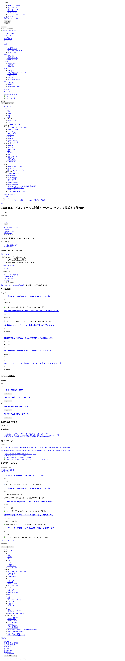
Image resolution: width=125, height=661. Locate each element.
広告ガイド (7, 652)
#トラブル (7, 91)
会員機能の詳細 (12, 177)
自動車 (6, 61)
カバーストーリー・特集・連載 (17, 127)
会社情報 (10, 16)
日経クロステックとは (14, 156)
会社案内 (7, 641)
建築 (5, 68)
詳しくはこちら (5, 254)
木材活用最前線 (12, 74)
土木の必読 (10, 83)
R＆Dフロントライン (13, 124)
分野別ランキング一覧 (7, 540)
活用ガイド (10, 158)
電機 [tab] (3, 470)
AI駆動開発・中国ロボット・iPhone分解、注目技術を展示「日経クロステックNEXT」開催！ (32, 435)
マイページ (7, 40)
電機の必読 (10, 56)
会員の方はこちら (9, 247)
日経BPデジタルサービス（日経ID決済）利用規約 (22, 186)
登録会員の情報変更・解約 (15, 188)
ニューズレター (9, 33)
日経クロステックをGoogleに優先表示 (12, 285)
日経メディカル (12, 11)
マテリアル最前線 (12, 58)
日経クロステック (12, 7)
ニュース (10, 131)
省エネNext (10, 75)
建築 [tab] (11, 470)
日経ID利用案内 (9, 653)
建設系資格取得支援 (13, 79)
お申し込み (7, 21)
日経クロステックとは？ (11, 18)
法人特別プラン (12, 161)
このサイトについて (13, 173)
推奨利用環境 (11, 175)
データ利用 (7, 646)
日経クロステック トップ (11, 194)
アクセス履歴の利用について (16, 191)
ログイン (7, 23)
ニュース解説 (11, 133)
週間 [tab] (8, 472)
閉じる (3, 101)
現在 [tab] (2, 472)
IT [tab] (1, 470)
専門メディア (8, 39)
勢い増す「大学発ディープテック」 (17, 414)
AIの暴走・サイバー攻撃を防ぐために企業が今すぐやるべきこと (27, 351)
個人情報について (9, 645)
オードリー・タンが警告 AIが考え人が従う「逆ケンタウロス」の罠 (29, 528)
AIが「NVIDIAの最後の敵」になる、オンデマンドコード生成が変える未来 (31, 311)
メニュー (3, 26)
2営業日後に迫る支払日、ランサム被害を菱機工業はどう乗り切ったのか (30, 325)
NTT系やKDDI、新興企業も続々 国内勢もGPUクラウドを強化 (27, 296)
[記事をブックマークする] (4, 320)
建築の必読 (10, 70)
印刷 (5, 222)
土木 (5, 81)
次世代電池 (10, 67)
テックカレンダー (12, 129)
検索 (8, 154)
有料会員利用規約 (12, 184)
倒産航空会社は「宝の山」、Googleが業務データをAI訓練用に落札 (28, 338)
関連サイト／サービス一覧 (15, 170)
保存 (6, 224)
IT (4, 45)
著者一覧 (10, 147)
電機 (5, 54)
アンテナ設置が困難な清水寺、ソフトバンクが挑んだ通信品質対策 (28, 501)
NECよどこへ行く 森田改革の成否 (17, 397)
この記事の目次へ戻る (7, 265)
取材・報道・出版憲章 (11, 643)
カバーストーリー (9, 35)
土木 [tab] (14, 470)
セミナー (10, 152)
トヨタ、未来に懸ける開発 (13, 390)
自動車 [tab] (7, 470)
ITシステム (7, 196)
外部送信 (7, 648)
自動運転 (10, 65)
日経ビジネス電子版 (13, 5)
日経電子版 (10, 168)
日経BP (6, 2)
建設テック (10, 77)
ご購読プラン (11, 160)
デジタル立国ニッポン (14, 52)
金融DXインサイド (13, 120)
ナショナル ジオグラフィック (16, 14)
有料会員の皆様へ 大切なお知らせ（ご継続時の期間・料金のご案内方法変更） (28, 437)
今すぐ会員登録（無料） (11, 245)
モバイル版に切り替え (10, 655)
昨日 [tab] (5, 472)
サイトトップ (8, 106)
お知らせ (10, 138)
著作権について (9, 650)
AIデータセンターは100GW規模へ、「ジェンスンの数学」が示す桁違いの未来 (32, 363)
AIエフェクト (11, 122)
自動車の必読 (11, 63)
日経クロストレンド (13, 9)
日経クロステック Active (14, 166)
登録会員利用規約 (12, 182)
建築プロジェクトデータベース (17, 72)
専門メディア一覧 (12, 142)
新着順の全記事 (12, 140)
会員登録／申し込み (13, 189)
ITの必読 (10, 47)
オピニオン (10, 135)
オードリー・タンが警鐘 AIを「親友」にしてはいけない (25, 475)
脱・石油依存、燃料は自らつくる (16, 406)
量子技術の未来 (12, 49)
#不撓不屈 (7, 89)
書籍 (8, 151)
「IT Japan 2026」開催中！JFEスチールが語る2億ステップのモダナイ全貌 (26, 433)
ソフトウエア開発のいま (14, 50)
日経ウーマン (11, 12)
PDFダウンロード (12, 149)
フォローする (8, 393)
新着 (5, 44)
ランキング (7, 37)
